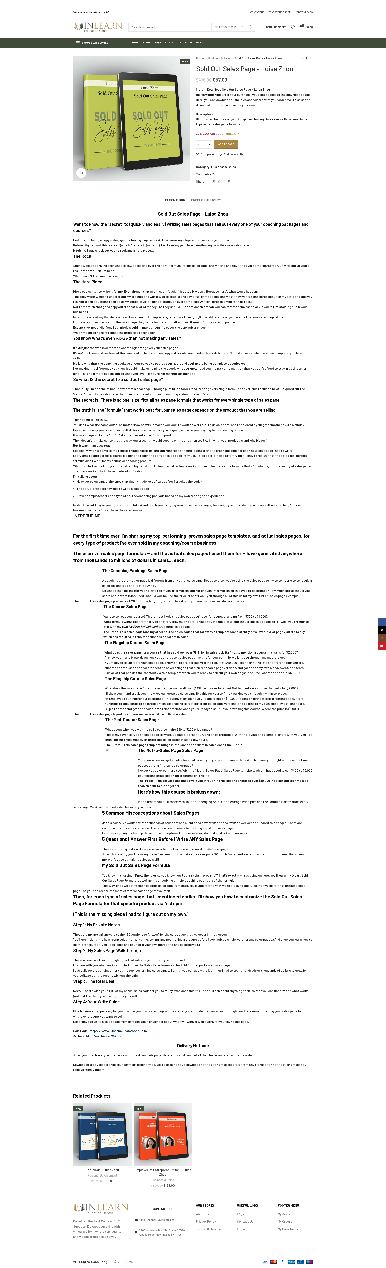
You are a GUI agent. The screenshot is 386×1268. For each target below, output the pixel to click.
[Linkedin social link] (224, 181)
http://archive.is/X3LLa (103, 1036)
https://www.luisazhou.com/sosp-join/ (118, 1031)
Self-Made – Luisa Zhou (102, 1170)
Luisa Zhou (211, 174)
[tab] (175, 198)
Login (241, 1229)
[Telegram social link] (229, 181)
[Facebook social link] (209, 181)
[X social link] (213, 181)
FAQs (240, 1214)
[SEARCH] (250, 27)
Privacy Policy (206, 1221)
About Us (202, 1214)
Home (200, 58)
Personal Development (102, 1175)
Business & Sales (219, 58)
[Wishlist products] (292, 27)
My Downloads (288, 1229)
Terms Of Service (208, 1229)
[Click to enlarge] (81, 173)
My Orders (285, 1221)
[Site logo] (97, 27)
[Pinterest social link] (219, 181)
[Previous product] (303, 58)
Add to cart (226, 144)
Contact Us (245, 1221)
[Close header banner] (381, 4)
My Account (286, 1214)
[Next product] (311, 58)
